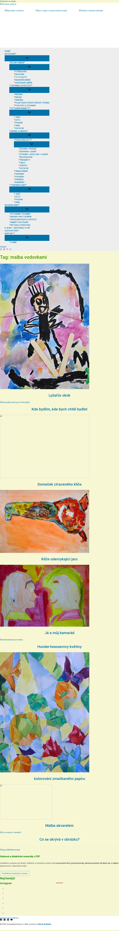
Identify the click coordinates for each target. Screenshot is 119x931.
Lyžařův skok (59, 395)
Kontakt (9, 233)
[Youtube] (10, 250)
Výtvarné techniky (21, 214)
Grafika (19, 100)
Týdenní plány (18, 185)
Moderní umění (22, 80)
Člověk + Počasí (28, 149)
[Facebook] (1, 250)
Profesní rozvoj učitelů (23, 219)
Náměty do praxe (19, 222)
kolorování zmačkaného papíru (59, 778)
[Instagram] (4, 250)
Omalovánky (21, 171)
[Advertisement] (59, 30)
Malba (18, 97)
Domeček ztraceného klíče (60, 484)
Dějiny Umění (17, 63)
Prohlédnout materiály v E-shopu (14, 873)
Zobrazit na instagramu (9, 918)
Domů (7, 51)
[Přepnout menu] (27, 58)
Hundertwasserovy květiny (59, 646)
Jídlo (22, 163)
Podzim (19, 123)
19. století (21, 77)
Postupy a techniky (25, 105)
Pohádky (19, 177)
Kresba (19, 94)
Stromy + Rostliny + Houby (34, 154)
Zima (17, 125)
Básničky (20, 182)
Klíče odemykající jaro (59, 559)
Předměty (25, 160)
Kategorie (10, 54)
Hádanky (19, 174)
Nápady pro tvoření (21, 217)
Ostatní (19, 128)
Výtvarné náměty (20, 108)
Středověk (21, 71)
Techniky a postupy (21, 85)
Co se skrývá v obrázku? (59, 839)
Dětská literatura (20, 225)
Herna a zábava (19, 131)
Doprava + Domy (28, 151)
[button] (16, 53)
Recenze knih (11, 205)
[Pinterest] (7, 250)
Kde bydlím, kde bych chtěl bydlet (59, 409)
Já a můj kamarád (59, 633)
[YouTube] (11, 920)
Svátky (23, 165)
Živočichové (26, 157)
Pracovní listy (23, 140)
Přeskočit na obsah (8, 1)
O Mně (14, 242)
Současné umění (23, 83)
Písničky (19, 179)
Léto (17, 120)
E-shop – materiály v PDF (17, 228)
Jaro (17, 117)
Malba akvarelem (59, 825)
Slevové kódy (12, 230)
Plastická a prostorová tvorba (32, 103)
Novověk (19, 74)
